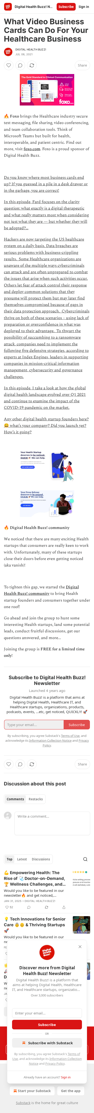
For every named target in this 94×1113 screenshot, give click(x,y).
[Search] (85, 859)
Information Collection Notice (50, 740)
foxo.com (32, 149)
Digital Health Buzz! (30, 49)
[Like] (8, 65)
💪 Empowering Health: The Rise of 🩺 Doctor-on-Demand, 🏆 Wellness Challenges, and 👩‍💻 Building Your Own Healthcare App (34, 878)
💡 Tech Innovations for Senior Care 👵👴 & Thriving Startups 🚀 (35, 925)
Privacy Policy (55, 1063)
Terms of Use (70, 736)
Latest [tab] (22, 859)
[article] (47, 890)
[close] (80, 947)
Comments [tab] (15, 799)
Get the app (71, 1090)
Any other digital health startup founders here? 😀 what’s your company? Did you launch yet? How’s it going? (46, 425)
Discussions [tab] (41, 859)
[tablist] (25, 799)
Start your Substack (34, 1090)
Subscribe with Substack (50, 1042)
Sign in (84, 7)
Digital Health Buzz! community (41, 590)
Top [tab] (9, 859)
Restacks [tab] (36, 799)
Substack (23, 1103)
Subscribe (66, 7)
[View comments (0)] (20, 65)
